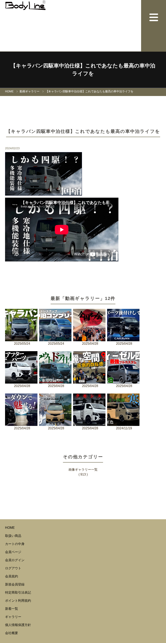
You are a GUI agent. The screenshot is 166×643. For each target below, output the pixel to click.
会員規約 (11, 576)
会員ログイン (14, 560)
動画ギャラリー (29, 91)
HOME (9, 91)
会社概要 (11, 633)
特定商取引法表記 (18, 592)
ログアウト (13, 568)
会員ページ (13, 552)
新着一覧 (11, 608)
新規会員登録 (14, 584)
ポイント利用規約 (18, 600)
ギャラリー (13, 616)
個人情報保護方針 (18, 625)
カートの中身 (14, 544)
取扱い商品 (13, 535)
